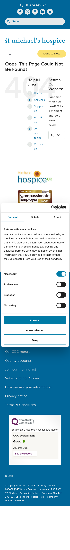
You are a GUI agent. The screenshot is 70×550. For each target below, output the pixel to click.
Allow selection (35, 330)
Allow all (35, 320)
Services (39, 100)
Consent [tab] (12, 216)
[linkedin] (42, 12)
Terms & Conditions (20, 405)
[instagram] (35, 12)
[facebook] (20, 12)
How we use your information (28, 387)
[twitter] (27, 12)
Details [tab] (35, 216)
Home (38, 93)
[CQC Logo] (23, 424)
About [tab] (57, 216)
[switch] (61, 284)
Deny (35, 340)
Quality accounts (18, 361)
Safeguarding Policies (22, 378)
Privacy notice (16, 396)
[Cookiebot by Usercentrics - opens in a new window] (51, 207)
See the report (23, 453)
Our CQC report (17, 352)
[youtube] (50, 12)
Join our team (37, 133)
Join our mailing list (20, 369)
